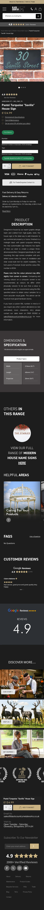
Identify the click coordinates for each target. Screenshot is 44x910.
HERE (22, 463)
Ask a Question (35, 536)
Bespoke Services (12, 887)
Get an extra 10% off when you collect (17, 123)
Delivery (18, 876)
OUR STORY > (8, 692)
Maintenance (10, 881)
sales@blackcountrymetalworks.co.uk (18, 317)
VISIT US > (6, 722)
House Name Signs (6, 31)
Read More (6, 211)
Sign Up (34, 846)
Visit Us (27, 2)
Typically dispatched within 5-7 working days (18, 158)
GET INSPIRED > (9, 752)
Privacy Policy (27, 892)
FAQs (25, 887)
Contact (8, 897)
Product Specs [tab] (21, 359)
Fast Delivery (20, 2)
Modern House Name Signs (20, 31)
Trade (33, 2)
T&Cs (16, 892)
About (8, 876)
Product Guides (25, 881)
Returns (28, 876)
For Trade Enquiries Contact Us (23, 182)
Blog (7, 892)
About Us (12, 2)
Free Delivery (8, 132)
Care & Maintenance (12, 120)
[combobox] (22, 16)
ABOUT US (7, 686)
